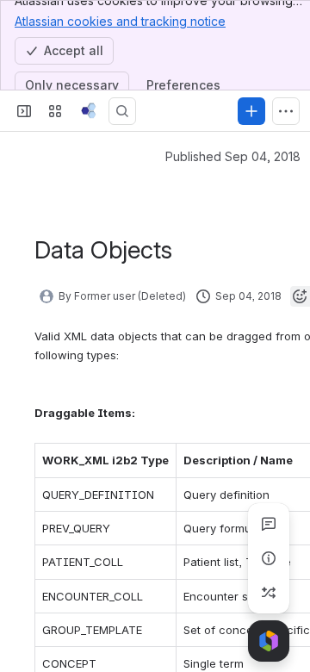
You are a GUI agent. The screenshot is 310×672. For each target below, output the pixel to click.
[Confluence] (89, 111)
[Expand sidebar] (24, 111)
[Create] (251, 111)
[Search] (122, 111)
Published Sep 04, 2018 (233, 156)
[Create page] (268, 593)
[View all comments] (268, 524)
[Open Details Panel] (268, 558)
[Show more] (286, 111)
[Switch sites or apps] (55, 111)
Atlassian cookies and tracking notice (120, 21)
